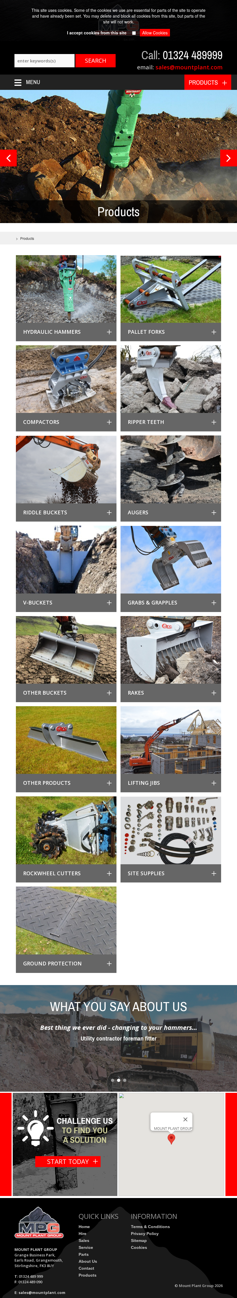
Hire (82, 1233)
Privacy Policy (145, 1233)
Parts (84, 1254)
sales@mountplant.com (188, 67)
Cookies (139, 1247)
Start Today (68, 1161)
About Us (88, 1261)
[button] (171, 1139)
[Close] (185, 1119)
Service (86, 1247)
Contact (86, 1268)
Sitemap (139, 1240)
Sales (84, 1240)
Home (84, 1226)
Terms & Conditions (150, 1226)
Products (88, 1275)
